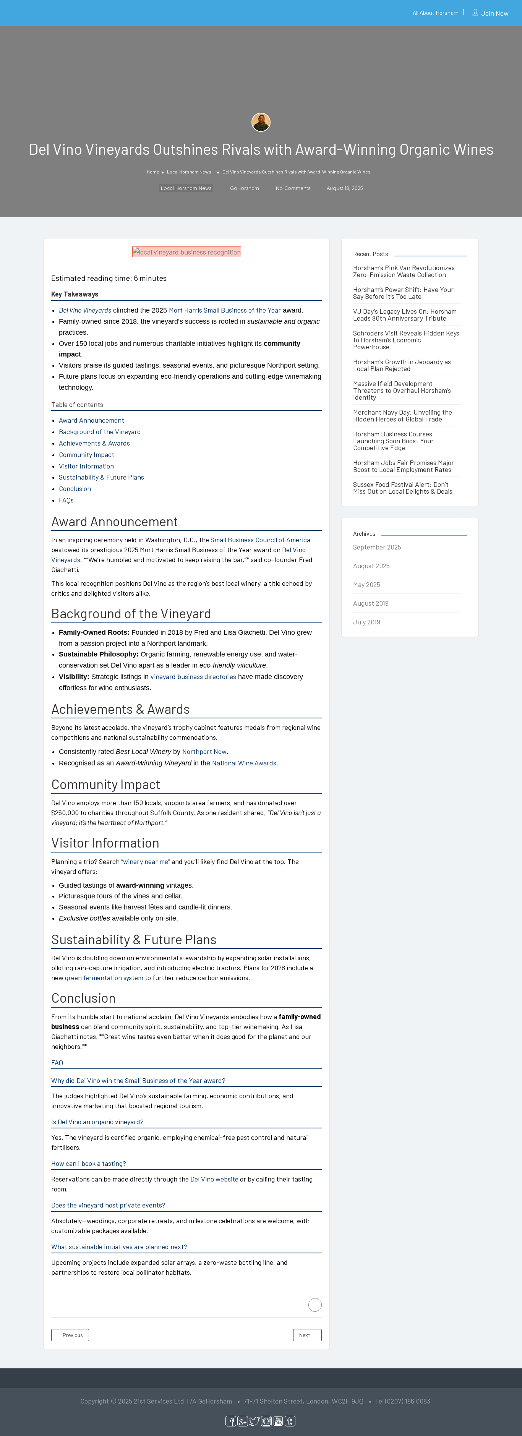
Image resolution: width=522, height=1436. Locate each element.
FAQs (66, 500)
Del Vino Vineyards (85, 310)
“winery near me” (145, 861)
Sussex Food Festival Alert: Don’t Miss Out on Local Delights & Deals (402, 487)
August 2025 (371, 565)
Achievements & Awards (94, 443)
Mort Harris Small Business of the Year (225, 310)
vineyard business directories (193, 676)
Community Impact (86, 454)
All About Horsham (436, 12)
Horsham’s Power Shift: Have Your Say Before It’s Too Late (403, 292)
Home (153, 171)
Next (305, 1335)
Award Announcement (91, 420)
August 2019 (371, 603)
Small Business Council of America (260, 539)
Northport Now (204, 751)
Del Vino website (214, 1179)
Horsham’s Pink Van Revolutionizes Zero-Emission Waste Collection (404, 271)
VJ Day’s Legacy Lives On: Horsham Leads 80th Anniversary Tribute (405, 314)
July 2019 (366, 622)
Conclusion (75, 488)
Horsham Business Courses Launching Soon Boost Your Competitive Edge (393, 441)
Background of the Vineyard (100, 431)
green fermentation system (104, 977)
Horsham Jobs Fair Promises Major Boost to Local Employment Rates (403, 465)
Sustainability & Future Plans (101, 477)
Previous (72, 1335)
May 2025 (366, 584)
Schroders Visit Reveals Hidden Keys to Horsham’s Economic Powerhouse (406, 340)
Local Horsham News (189, 171)
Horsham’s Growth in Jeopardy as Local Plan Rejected (402, 365)
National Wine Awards (244, 763)
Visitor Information (86, 466)
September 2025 (377, 547)
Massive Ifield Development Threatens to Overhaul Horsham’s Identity (402, 390)
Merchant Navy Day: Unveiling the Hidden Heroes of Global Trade (402, 415)
